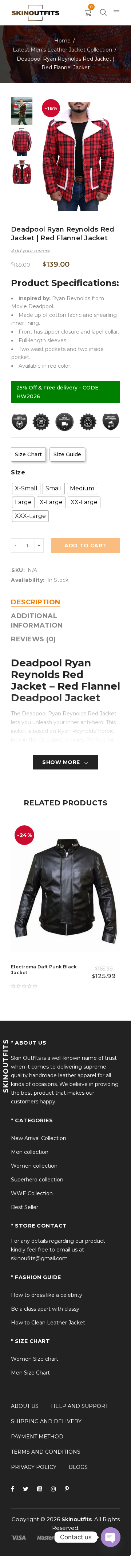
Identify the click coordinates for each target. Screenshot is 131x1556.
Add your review (30, 250)
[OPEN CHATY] (110, 1537)
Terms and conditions (45, 1452)
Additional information (37, 620)
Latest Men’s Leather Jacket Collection (62, 49)
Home (62, 40)
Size (18, 472)
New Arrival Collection (38, 1138)
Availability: (28, 580)
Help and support (79, 1406)
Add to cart (85, 545)
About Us (25, 1406)
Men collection (29, 1152)
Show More (61, 762)
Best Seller (24, 1207)
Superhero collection (37, 1179)
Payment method (37, 1436)
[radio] (26, 488)
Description (35, 602)
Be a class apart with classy (45, 1309)
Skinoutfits (76, 1519)
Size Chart (28, 454)
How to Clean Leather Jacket (48, 1322)
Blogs (78, 1467)
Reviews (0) (33, 639)
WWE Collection (32, 1193)
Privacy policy (33, 1467)
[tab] (35, 602)
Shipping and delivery (46, 1421)
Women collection (34, 1166)
